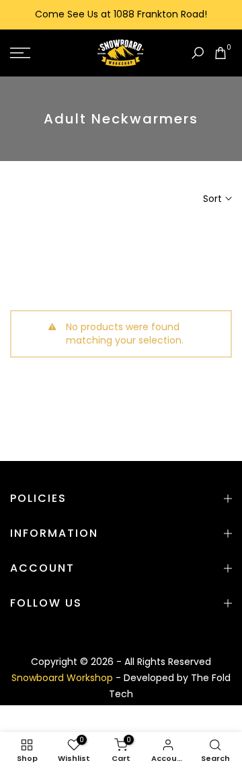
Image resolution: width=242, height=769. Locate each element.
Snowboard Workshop (63, 677)
